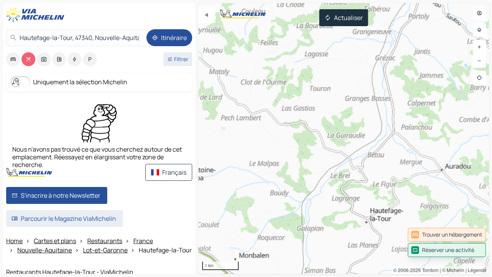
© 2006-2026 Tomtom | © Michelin (428, 270)
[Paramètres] (479, 30)
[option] (13, 59)
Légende (477, 270)
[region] (343, 138)
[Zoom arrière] (479, 61)
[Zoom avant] (479, 47)
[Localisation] (479, 78)
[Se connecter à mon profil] (479, 13)
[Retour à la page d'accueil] (37, 14)
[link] (447, 235)
